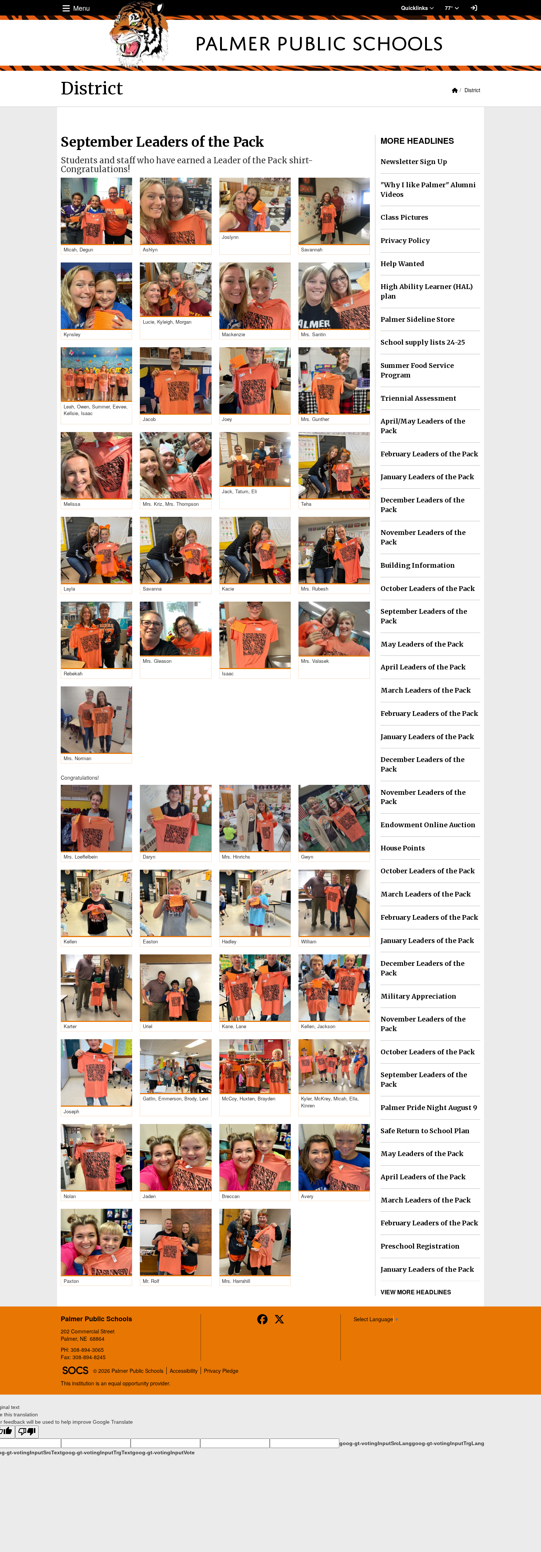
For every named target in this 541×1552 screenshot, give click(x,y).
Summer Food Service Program (417, 370)
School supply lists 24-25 (423, 342)
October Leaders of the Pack (428, 588)
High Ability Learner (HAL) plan (427, 291)
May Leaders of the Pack (422, 644)
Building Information (418, 565)
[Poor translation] (27, 1432)
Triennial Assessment (418, 398)
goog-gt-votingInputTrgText (97, 1452)
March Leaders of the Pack (426, 690)
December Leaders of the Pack (422, 505)
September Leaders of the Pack (424, 616)
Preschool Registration (420, 1246)
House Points (403, 848)
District (472, 90)
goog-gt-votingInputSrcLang (375, 1443)
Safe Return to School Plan (425, 1131)
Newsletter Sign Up (414, 161)
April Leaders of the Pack (423, 667)
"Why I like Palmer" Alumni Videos (428, 190)
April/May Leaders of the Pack (423, 426)
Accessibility (184, 1370)
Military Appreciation (418, 996)
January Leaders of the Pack (427, 477)
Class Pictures (404, 217)
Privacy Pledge (221, 1370)
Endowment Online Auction (428, 825)
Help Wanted (402, 264)
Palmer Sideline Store (418, 319)
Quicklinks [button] (415, 7)
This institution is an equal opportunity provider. (115, 1383)
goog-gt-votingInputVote (163, 1452)
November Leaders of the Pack (423, 537)
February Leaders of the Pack (429, 454)
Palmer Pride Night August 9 (429, 1107)
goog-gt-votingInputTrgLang (448, 1443)
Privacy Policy (405, 240)
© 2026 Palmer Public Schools (128, 1370)
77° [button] (450, 7)
